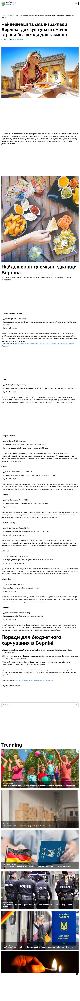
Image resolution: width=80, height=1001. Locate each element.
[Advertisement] (40, 118)
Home (3, 15)
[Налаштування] (78, 751)
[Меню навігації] (76, 3)
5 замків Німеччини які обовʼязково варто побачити (34, 680)
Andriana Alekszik (17, 39)
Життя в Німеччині (12, 15)
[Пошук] (76, 704)
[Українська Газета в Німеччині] (8, 3)
